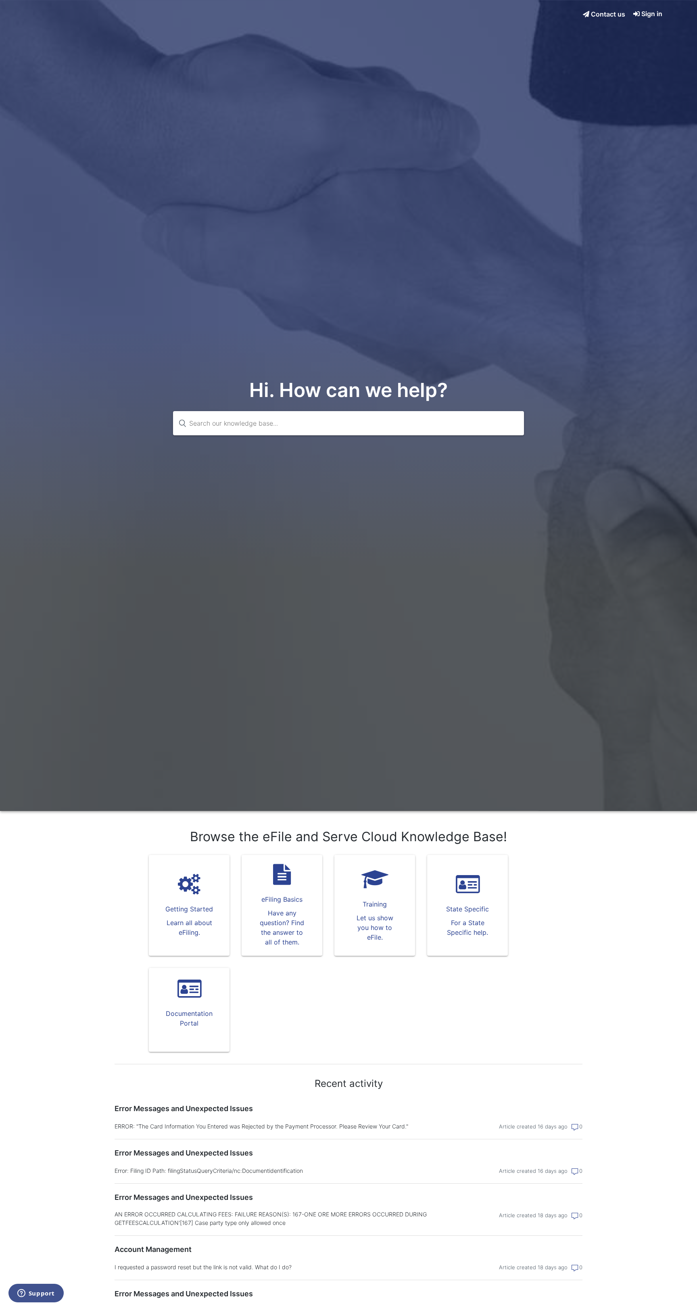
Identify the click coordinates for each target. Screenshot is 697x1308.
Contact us (607, 14)
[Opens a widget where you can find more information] (36, 1294)
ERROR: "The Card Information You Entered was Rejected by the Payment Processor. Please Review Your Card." (261, 1126)
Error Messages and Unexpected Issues (184, 1108)
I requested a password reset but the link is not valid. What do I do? (203, 1267)
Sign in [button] (651, 14)
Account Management (153, 1249)
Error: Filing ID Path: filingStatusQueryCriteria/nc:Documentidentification (209, 1170)
